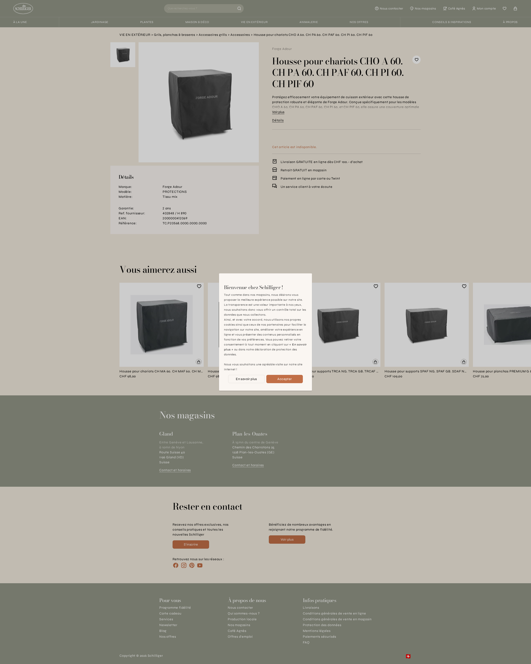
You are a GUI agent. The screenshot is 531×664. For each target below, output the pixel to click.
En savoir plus (246, 379)
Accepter (284, 379)
